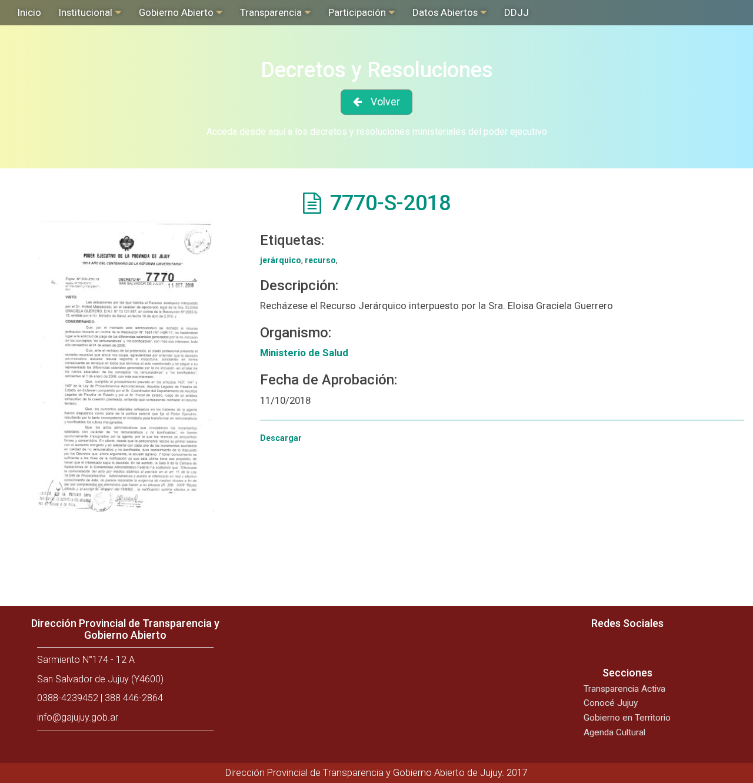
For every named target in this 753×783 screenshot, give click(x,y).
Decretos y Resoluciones (377, 70)
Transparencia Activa (624, 689)
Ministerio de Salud (304, 353)
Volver (385, 102)
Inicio (29, 12)
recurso (320, 260)
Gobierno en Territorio (627, 717)
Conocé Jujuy (611, 703)
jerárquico (280, 260)
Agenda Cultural (614, 732)
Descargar (281, 438)
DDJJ (516, 12)
